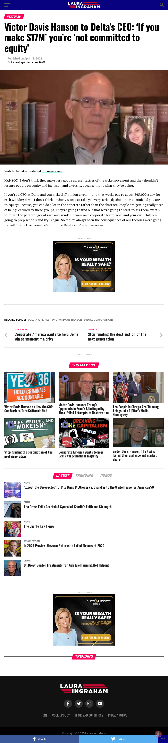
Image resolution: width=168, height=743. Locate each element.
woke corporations (100, 320)
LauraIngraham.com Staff (28, 62)
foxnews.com (52, 171)
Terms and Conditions (89, 715)
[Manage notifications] (158, 734)
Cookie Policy (61, 715)
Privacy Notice (117, 715)
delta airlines (39, 320)
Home (44, 715)
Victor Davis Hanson (67, 320)
